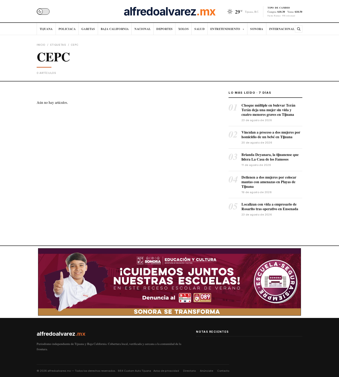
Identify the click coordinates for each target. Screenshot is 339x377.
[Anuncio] (169, 282)
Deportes (164, 29)
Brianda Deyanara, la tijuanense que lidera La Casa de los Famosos (270, 157)
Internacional (282, 29)
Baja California (115, 29)
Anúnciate (206, 370)
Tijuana (46, 29)
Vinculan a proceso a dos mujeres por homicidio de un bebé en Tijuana (270, 134)
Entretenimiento (227, 29)
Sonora (256, 29)
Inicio (41, 44)
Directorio (189, 370)
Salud (199, 29)
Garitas (88, 29)
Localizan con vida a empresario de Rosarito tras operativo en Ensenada (269, 206)
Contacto (223, 370)
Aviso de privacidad (166, 370)
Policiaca (67, 29)
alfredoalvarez (169, 11)
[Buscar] (298, 29)
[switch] (43, 11)
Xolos (183, 29)
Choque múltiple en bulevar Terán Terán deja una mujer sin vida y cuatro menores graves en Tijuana (268, 109)
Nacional (142, 29)
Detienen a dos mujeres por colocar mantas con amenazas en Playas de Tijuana (268, 181)
